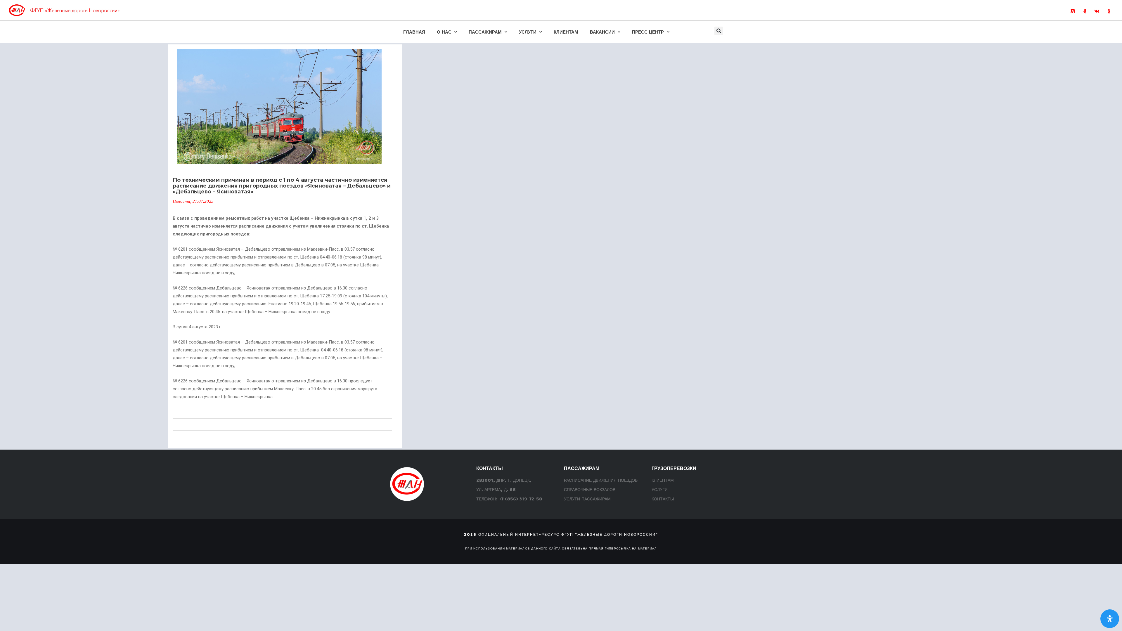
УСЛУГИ (527, 31)
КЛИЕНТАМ (566, 31)
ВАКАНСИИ (602, 31)
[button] (718, 31)
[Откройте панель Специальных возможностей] (1109, 618)
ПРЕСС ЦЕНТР (648, 31)
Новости (181, 201)
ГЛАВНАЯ (414, 31)
